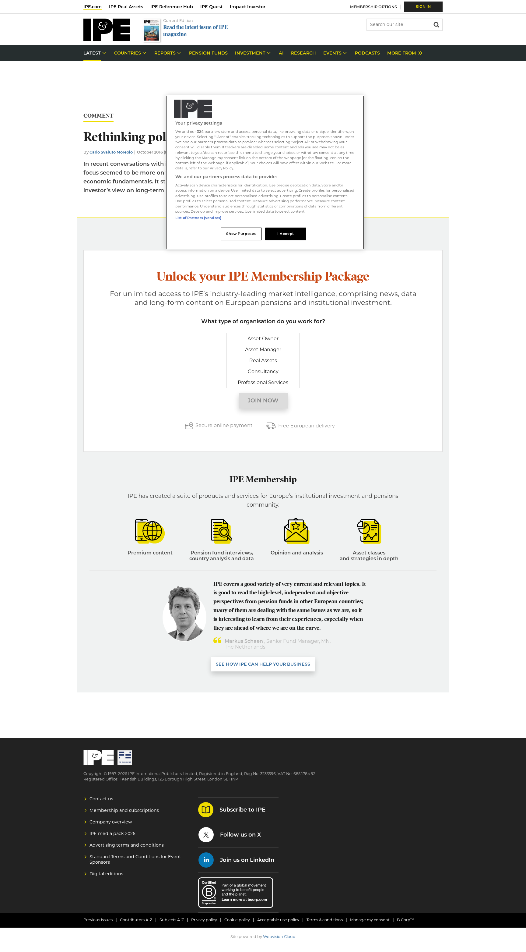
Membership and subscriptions (124, 810)
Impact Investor (247, 6)
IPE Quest (211, 6)
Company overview (110, 822)
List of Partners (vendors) (198, 218)
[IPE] (106, 39)
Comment (98, 116)
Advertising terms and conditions (126, 845)
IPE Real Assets (126, 6)
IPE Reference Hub (171, 6)
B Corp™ (405, 920)
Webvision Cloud (279, 936)
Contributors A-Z (136, 920)
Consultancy (263, 371)
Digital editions (106, 873)
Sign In (423, 6)
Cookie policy (237, 920)
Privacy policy (204, 920)
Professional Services (263, 382)
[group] (403, 53)
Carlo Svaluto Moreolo (111, 152)
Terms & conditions (325, 920)
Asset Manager (263, 349)
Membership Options (373, 7)
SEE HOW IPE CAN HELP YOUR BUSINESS (263, 664)
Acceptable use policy (278, 920)
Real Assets (263, 360)
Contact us (101, 799)
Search (435, 24)
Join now (263, 400)
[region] (265, 172)
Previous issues (98, 920)
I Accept (285, 234)
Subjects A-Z (172, 920)
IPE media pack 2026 (112, 833)
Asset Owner (263, 339)
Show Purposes (241, 234)
